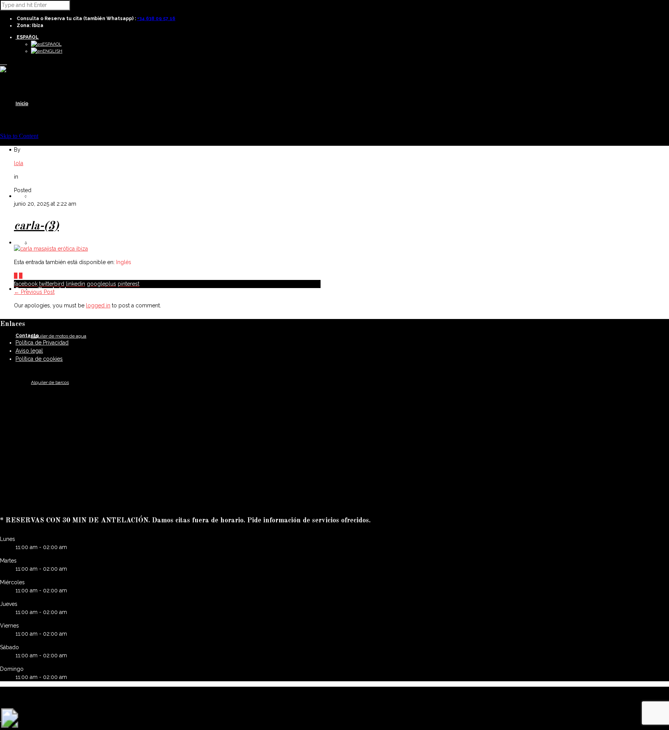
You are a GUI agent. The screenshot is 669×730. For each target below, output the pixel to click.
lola (18, 163)
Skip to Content (19, 136)
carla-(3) (36, 226)
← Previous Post (34, 292)
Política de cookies (39, 359)
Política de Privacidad (42, 342)
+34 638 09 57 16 (156, 18)
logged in (98, 305)
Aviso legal (29, 351)
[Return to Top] (9, 725)
